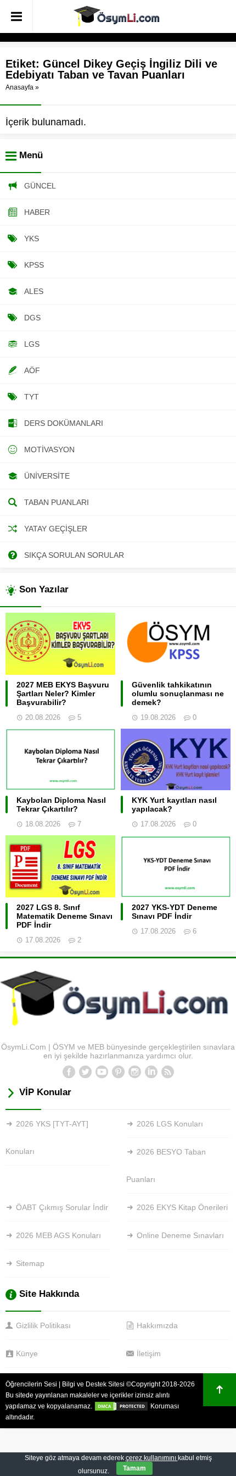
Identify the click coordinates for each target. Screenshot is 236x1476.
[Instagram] (134, 1072)
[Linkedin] (151, 1072)
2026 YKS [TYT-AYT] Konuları (46, 1137)
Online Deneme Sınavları (180, 1235)
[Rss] (167, 1072)
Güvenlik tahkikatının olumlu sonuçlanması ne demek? (178, 693)
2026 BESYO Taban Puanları (166, 1165)
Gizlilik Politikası (43, 1325)
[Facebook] (68, 1072)
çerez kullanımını (152, 1458)
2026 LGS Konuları (170, 1123)
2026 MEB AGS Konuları (58, 1235)
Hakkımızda (157, 1325)
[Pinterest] (118, 1072)
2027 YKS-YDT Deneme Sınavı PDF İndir (174, 911)
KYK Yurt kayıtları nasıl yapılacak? (174, 804)
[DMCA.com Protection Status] (121, 1406)
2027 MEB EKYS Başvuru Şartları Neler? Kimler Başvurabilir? (62, 693)
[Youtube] (101, 1072)
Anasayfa (19, 87)
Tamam (134, 1468)
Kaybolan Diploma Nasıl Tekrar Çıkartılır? (61, 804)
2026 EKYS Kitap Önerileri (182, 1207)
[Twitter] (85, 1072)
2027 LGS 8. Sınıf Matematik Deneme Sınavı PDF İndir (64, 916)
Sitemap (30, 1263)
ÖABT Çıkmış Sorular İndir (62, 1207)
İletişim (149, 1353)
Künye (27, 1353)
